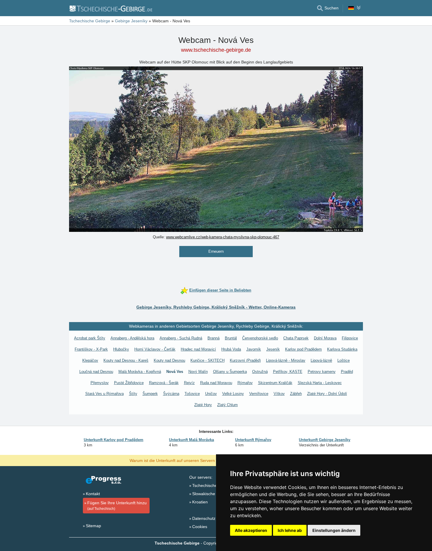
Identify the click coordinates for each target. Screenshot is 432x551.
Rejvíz (189, 383)
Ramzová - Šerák (164, 383)
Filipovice (350, 338)
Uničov (211, 393)
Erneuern (216, 251)
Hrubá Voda (231, 349)
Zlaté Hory (203, 405)
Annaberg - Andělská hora (132, 338)
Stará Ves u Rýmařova (104, 393)
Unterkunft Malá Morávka (191, 440)
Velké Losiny (233, 393)
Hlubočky (121, 349)
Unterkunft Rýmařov (253, 440)
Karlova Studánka (342, 349)
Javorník (253, 349)
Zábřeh (296, 393)
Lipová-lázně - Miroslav (285, 360)
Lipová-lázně (321, 360)
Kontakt (93, 493)
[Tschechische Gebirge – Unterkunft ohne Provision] (110, 8)
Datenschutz (203, 518)
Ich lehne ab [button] (290, 530)
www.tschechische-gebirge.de (216, 50)
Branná (213, 338)
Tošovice (192, 393)
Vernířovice (258, 393)
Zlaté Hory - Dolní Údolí (327, 393)
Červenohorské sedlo (260, 338)
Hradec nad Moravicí (198, 349)
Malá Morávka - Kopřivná (139, 371)
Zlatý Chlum (227, 405)
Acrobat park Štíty (89, 338)
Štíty (133, 393)
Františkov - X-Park (91, 349)
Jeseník (273, 349)
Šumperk (150, 393)
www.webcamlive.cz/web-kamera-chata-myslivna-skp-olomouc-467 (222, 237)
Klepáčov (90, 360)
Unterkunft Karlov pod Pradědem (113, 440)
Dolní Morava (325, 338)
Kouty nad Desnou (169, 360)
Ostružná (260, 371)
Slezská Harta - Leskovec (320, 383)
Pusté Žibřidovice (129, 383)
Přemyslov (100, 383)
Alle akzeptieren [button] (251, 530)
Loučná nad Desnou (96, 371)
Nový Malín (198, 371)
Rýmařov (245, 383)
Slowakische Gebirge (211, 493)
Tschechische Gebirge (212, 485)
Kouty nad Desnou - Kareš (125, 360)
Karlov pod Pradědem (303, 349)
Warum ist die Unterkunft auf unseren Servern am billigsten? (186, 460)
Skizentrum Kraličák (275, 383)
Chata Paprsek (296, 338)
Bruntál (231, 338)
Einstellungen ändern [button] (334, 530)
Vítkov (279, 393)
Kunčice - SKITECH (207, 360)
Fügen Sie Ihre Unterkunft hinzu (117, 505)
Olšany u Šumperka (230, 371)
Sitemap (93, 525)
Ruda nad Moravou (216, 383)
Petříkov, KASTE (287, 371)
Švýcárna (171, 393)
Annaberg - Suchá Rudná (181, 338)
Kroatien (200, 502)
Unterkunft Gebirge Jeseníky (324, 440)
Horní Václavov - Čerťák (154, 349)
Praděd (347, 371)
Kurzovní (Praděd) (245, 360)
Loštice (343, 360)
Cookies (199, 526)
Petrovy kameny (322, 371)
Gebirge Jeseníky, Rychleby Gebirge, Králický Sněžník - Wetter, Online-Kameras (216, 307)
